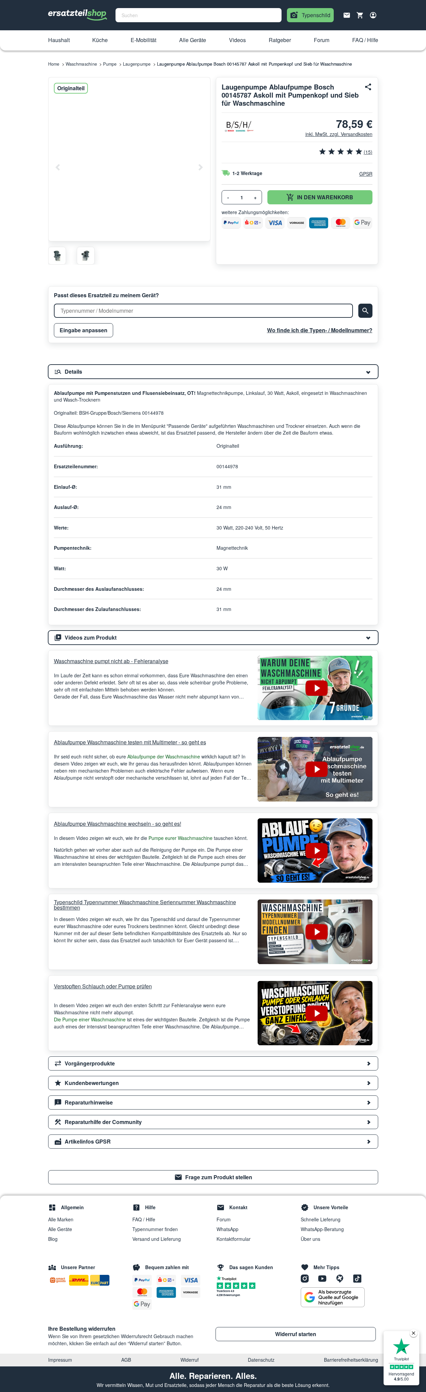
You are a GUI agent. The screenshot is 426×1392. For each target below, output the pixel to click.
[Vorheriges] (58, 167)
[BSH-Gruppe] (239, 126)
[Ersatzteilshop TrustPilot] (228, 1278)
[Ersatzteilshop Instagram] (307, 1278)
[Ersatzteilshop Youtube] (324, 1278)
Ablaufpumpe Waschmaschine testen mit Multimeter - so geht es (130, 742)
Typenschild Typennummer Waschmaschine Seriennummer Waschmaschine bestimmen (145, 904)
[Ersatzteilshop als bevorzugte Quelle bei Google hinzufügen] (333, 1297)
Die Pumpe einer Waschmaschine (90, 1019)
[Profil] (373, 15)
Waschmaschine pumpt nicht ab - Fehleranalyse (111, 661)
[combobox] (199, 15)
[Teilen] (368, 87)
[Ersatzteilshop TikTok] (359, 1278)
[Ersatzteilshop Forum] (342, 1278)
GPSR (365, 173)
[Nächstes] (200, 167)
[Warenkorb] (360, 15)
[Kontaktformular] (347, 14)
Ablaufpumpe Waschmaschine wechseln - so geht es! (117, 823)
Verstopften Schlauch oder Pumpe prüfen (103, 986)
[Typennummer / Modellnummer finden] (365, 311)
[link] (213, 1177)
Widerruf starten (295, 1334)
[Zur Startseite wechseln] (77, 15)
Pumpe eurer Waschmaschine (180, 838)
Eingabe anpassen (83, 330)
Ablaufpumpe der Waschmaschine (163, 756)
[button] (59, 40)
